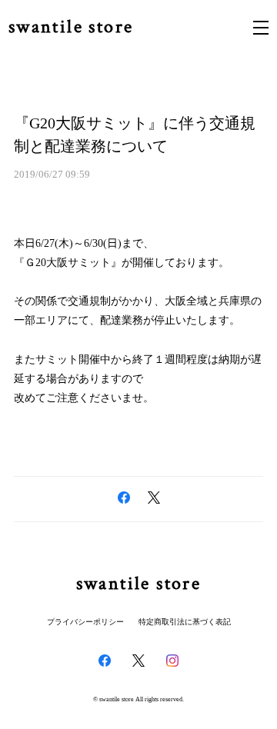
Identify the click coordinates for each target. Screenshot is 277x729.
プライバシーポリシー (85, 621)
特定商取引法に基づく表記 (184, 621)
